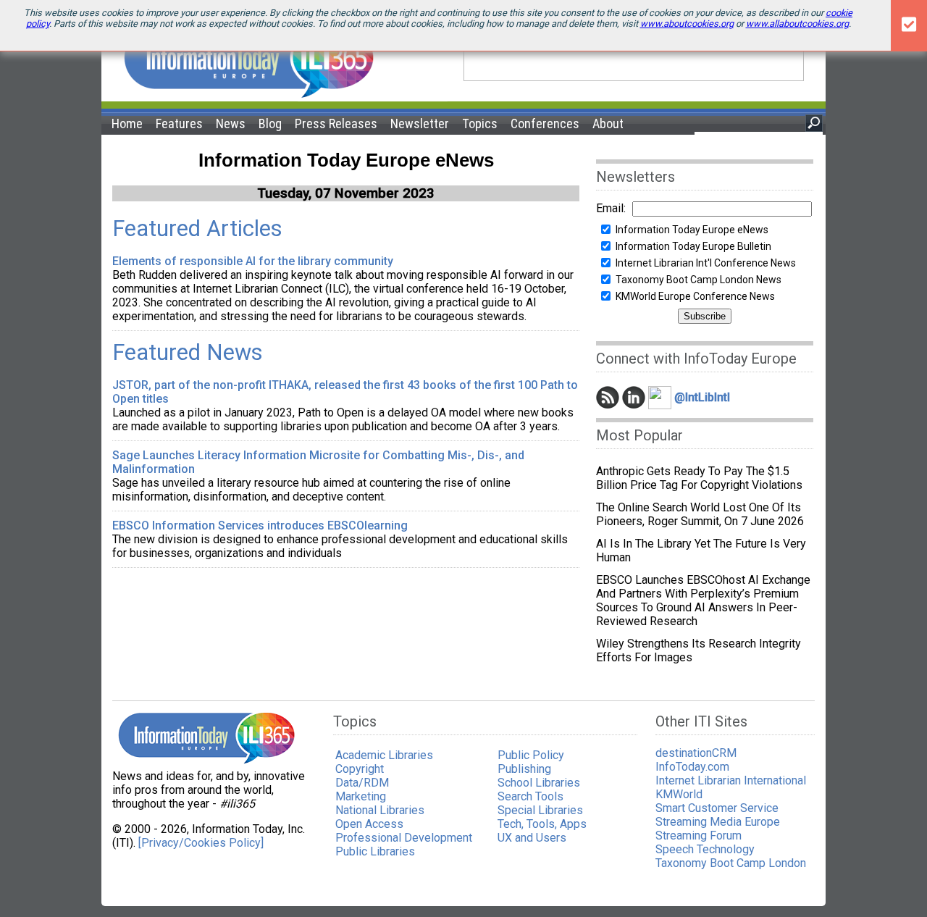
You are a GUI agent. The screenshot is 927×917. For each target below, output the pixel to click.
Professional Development (403, 838)
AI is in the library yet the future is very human (701, 550)
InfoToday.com (692, 767)
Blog (270, 123)
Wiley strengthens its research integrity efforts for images (698, 650)
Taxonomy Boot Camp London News (698, 279)
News (231, 123)
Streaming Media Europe (717, 822)
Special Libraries (540, 810)
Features (179, 123)
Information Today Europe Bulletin (693, 246)
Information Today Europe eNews (692, 229)
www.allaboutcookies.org (797, 23)
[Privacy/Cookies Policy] (201, 843)
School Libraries (539, 783)
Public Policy (531, 755)
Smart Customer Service (717, 808)
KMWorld (678, 794)
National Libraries (379, 810)
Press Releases (336, 123)
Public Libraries (375, 851)
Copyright (359, 769)
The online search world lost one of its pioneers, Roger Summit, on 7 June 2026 (700, 514)
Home (127, 123)
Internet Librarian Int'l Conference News (706, 263)
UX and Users (532, 838)
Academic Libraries (384, 755)
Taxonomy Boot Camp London (730, 863)
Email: (611, 208)
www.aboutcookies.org (687, 23)
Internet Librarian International (730, 780)
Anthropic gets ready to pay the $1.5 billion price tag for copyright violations (699, 478)
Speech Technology (705, 849)
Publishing (524, 769)
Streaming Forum (698, 835)
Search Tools (530, 796)
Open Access (369, 824)
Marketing (360, 796)
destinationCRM (696, 753)
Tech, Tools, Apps (542, 824)
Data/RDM (362, 783)
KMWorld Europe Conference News (695, 296)
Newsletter (419, 123)
